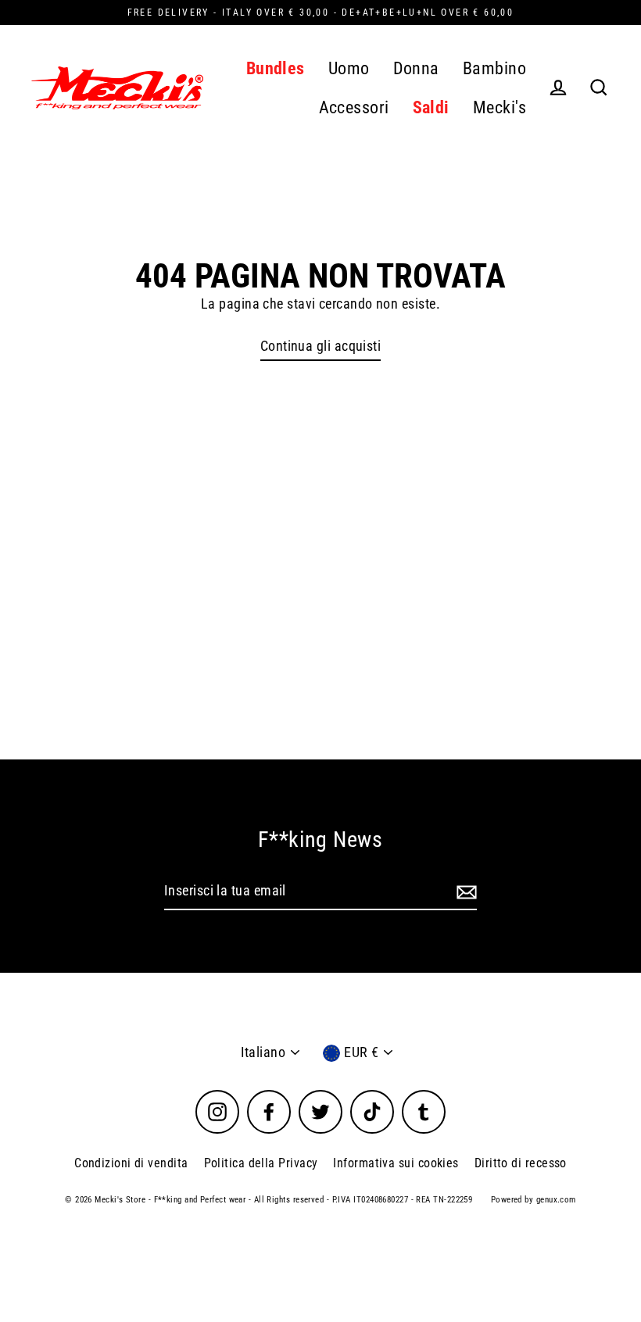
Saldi (431, 107)
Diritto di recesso (520, 1163)
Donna (416, 68)
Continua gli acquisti (320, 346)
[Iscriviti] (464, 892)
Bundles (275, 68)
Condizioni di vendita (131, 1163)
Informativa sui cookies (395, 1163)
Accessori (354, 107)
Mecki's (499, 107)
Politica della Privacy (261, 1163)
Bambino (494, 68)
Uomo (349, 68)
